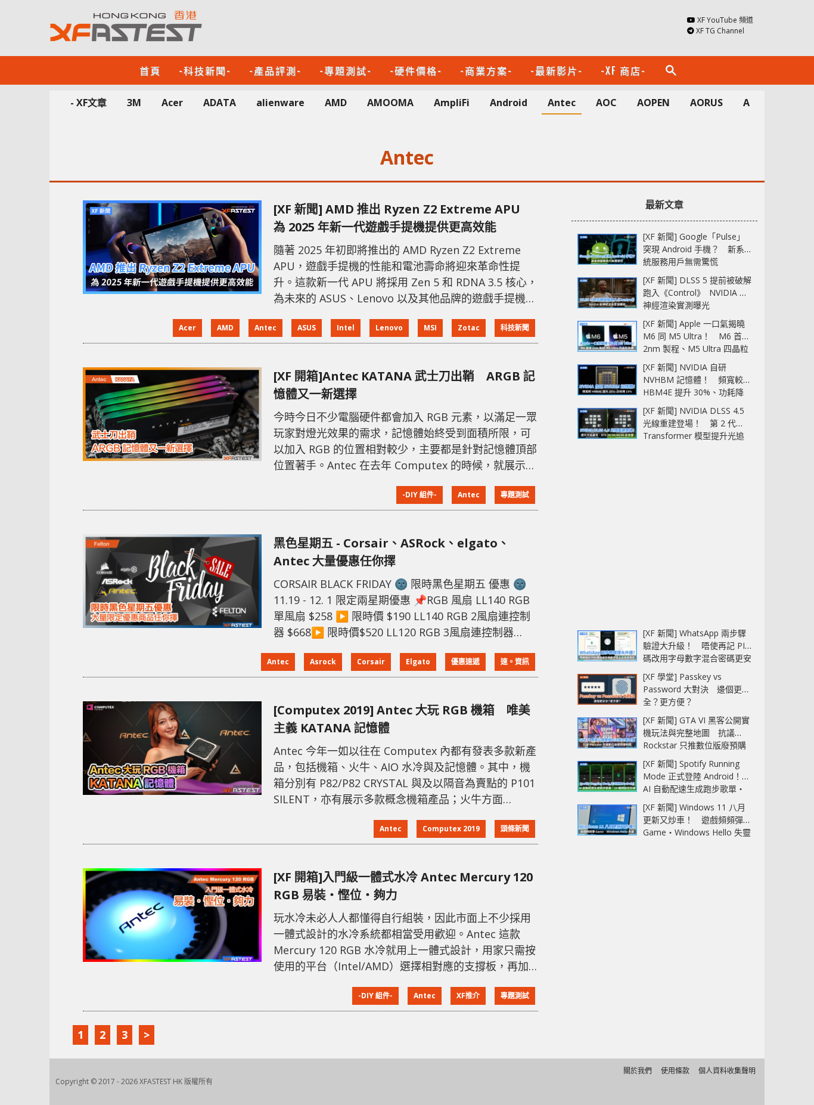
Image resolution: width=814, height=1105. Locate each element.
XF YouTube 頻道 (725, 20)
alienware (280, 102)
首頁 (150, 70)
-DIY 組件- (419, 495)
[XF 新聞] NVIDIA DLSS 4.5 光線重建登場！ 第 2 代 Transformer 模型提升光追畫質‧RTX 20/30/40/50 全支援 (693, 435)
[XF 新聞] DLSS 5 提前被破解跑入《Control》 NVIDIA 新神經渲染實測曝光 (697, 292)
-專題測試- (345, 70)
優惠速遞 (465, 662)
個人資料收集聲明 (727, 1071)
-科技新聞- (205, 70)
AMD (336, 102)
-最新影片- (556, 70)
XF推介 (468, 996)
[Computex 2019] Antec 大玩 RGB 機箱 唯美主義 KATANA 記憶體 (402, 719)
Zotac (469, 328)
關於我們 (637, 1071)
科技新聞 (515, 328)
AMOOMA (390, 102)
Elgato (418, 662)
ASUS (306, 328)
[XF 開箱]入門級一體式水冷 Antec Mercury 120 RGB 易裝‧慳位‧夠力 (403, 886)
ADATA (219, 102)
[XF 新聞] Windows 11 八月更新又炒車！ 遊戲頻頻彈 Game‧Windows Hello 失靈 (697, 819)
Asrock (323, 662)
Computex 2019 (451, 829)
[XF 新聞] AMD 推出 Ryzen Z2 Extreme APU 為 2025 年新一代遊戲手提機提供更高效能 (403, 218)
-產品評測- (275, 70)
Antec (562, 102)
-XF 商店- (623, 70)
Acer (172, 102)
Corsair (371, 662)
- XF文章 (88, 102)
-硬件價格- (416, 70)
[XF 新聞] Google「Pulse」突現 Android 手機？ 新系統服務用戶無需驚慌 (694, 249)
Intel (346, 328)
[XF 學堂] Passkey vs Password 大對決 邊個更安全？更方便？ (696, 689)
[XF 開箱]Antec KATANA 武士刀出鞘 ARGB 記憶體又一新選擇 (404, 385)
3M (134, 102)
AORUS (706, 102)
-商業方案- (486, 70)
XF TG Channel (720, 31)
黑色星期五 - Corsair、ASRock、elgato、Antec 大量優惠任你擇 (391, 552)
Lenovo (389, 328)
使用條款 (675, 1071)
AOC (606, 102)
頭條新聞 (515, 829)
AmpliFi (452, 102)
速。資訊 (515, 662)
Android (508, 102)
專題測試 (515, 495)
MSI (430, 328)
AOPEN (653, 102)
